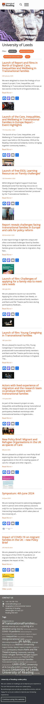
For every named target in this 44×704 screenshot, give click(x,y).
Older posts (7, 589)
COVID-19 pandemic (11, 631)
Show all (12, 51)
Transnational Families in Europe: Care (15, 662)
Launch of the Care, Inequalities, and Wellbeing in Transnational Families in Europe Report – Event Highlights (21, 121)
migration (28, 647)
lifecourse (12, 645)
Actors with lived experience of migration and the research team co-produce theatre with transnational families (22, 389)
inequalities (11, 636)
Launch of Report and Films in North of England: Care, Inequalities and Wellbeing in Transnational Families (20, 67)
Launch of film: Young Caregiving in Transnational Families (22, 334)
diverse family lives (26, 631)
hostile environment (19, 634)
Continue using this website (13, 699)
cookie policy (26, 686)
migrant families (7, 647)
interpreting (28, 639)
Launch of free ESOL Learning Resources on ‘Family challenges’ (21, 172)
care (17, 626)
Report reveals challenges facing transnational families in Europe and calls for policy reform (21, 227)
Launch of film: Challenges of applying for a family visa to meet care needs (22, 281)
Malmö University (24, 644)
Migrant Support (19, 647)
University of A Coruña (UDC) (19, 666)
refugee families (15, 654)
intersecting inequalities (10, 642)
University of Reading (18, 672)
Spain (9, 657)
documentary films (7, 634)
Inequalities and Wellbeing (25, 636)
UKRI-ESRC (19, 664)
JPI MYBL (25, 641)
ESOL (27, 57)
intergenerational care (13, 639)
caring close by (17, 629)
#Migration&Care (26, 51)
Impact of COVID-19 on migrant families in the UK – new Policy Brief (21, 539)
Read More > (7, 92)
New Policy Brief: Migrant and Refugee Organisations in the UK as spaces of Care (21, 442)
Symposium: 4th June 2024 (18, 493)
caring (21, 626)
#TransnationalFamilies (13, 57)
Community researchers (30, 629)
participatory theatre (15, 650)
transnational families (22, 659)
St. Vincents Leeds (16, 657)
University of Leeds (24, 669)
